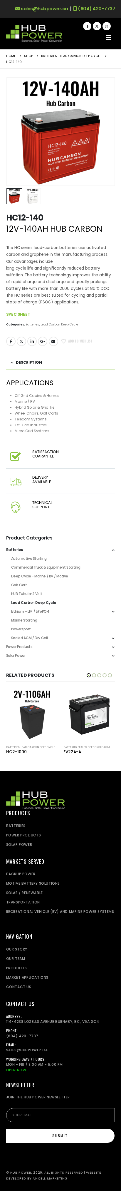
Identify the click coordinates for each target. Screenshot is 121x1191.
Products (16, 968)
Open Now (16, 1070)
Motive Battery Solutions (33, 883)
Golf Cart (19, 584)
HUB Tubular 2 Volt (26, 593)
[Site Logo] (34, 33)
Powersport (21, 629)
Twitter (21, 341)
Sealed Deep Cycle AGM (94, 747)
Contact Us (18, 986)
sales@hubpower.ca (44, 9)
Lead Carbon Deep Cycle (59, 324)
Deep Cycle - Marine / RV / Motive (39, 576)
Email (53, 341)
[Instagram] (106, 26)
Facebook (11, 341)
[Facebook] (87, 26)
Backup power (21, 873)
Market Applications (27, 977)
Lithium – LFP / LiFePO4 (30, 611)
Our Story (16, 949)
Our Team (15, 958)
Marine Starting (24, 620)
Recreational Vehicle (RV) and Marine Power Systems (60, 911)
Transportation (23, 902)
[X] (97, 26)
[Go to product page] (32, 714)
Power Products (19, 646)
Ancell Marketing (50, 1178)
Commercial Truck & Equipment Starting (45, 567)
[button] (108, 38)
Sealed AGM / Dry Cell (29, 637)
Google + (42, 341)
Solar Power (16, 655)
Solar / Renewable (24, 892)
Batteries (32, 324)
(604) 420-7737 (96, 9)
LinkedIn (32, 341)
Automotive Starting (29, 558)
